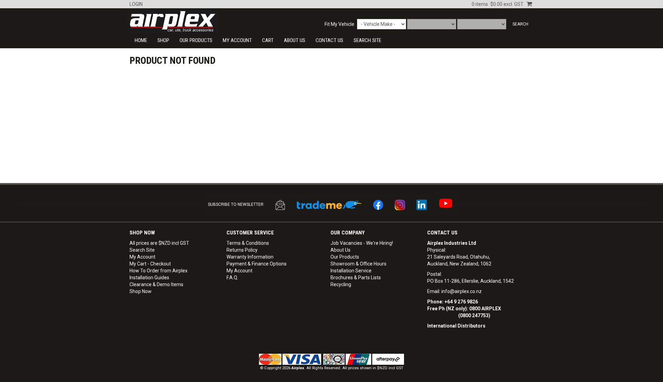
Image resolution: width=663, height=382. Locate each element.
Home (141, 40)
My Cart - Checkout (150, 264)
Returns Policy (242, 250)
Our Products (196, 40)
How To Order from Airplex (158, 270)
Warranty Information (250, 257)
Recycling (340, 284)
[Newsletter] (280, 204)
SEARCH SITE (367, 40)
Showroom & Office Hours (358, 264)
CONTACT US (329, 40)
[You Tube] (445, 203)
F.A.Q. (232, 277)
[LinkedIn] (421, 204)
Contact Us (442, 233)
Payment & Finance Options (257, 264)
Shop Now (140, 291)
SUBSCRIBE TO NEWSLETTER (235, 204)
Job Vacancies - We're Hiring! (361, 243)
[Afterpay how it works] (388, 359)
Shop (163, 40)
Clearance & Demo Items (156, 284)
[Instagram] (400, 204)
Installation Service (351, 270)
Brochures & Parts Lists (355, 277)
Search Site (142, 250)
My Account (237, 40)
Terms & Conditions (248, 243)
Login (136, 4)
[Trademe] (329, 204)
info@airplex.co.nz (461, 291)
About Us (294, 40)
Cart (267, 40)
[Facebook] (378, 204)
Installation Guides (149, 277)
